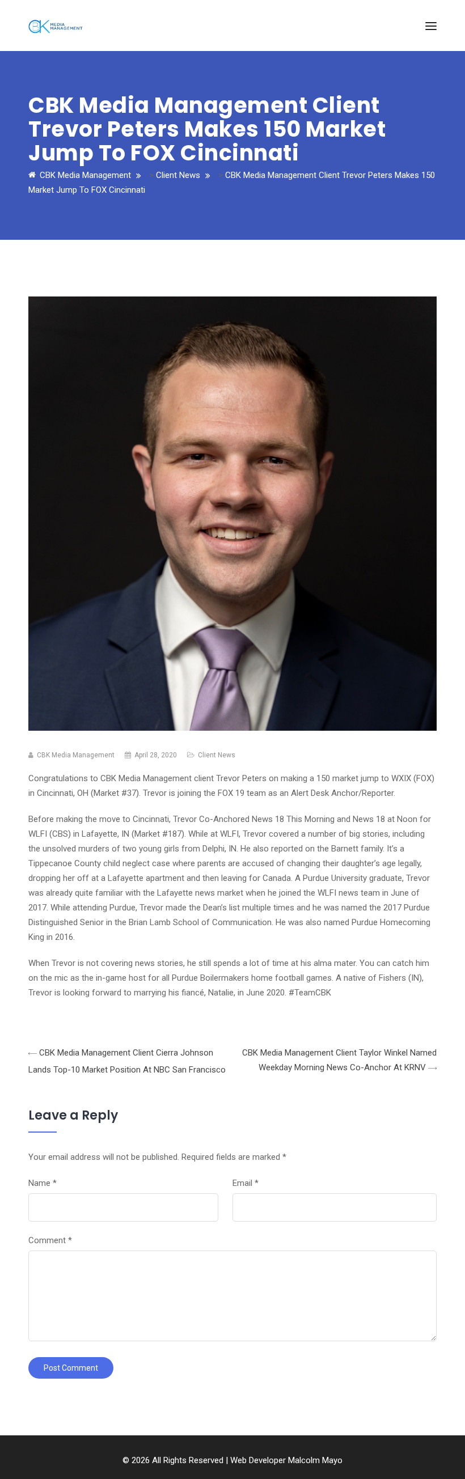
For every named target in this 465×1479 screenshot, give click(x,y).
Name (42, 1183)
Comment (50, 1240)
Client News (216, 755)
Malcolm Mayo (315, 1460)
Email (245, 1183)
